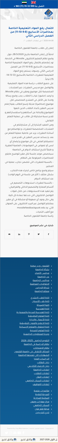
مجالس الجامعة (41, 280)
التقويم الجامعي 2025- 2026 (35, 341)
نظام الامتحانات (41, 348)
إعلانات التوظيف (41, 384)
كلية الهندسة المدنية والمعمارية (32, 312)
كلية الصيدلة (43, 305)
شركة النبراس (42, 288)
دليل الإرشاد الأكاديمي (38, 366)
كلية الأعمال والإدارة (39, 320)
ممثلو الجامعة (42, 291)
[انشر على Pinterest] (29, 234)
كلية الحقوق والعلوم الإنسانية (34, 327)
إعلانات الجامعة (41, 370)
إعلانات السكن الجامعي (37, 381)
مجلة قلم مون (42, 409)
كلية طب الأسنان (40, 301)
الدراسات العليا (41, 359)
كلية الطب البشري (40, 298)
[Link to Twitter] (7, 433)
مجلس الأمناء (42, 273)
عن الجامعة (43, 277)
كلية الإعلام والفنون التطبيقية (34, 323)
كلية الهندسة (42, 309)
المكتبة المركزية (41, 398)
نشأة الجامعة (42, 270)
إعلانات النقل (42, 377)
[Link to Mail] (15, 433)
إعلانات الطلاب (32, 41)
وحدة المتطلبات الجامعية (36, 334)
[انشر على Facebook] (48, 234)
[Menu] (8, 14)
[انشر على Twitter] (39, 234)
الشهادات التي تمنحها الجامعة (33, 355)
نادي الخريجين (42, 413)
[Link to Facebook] (23, 433)
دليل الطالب (43, 362)
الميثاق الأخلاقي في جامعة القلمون (31, 352)
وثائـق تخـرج (33, 439)
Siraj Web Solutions (21, 428)
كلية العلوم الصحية (39, 331)
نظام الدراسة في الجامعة (36, 344)
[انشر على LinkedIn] (19, 234)
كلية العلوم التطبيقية (38, 316)
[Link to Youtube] (19, 433)
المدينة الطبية (42, 394)
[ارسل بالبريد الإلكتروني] (9, 234)
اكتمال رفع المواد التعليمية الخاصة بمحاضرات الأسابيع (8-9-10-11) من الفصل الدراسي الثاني (31, 32)
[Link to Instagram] (11, 433)
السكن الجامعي (41, 405)
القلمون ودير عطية (39, 266)
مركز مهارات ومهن (39, 402)
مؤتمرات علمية (41, 391)
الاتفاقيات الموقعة (39, 284)
